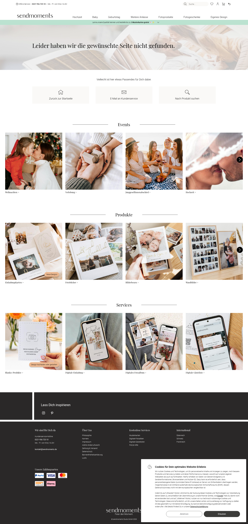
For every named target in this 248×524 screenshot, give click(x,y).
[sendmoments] (35, 15)
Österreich (181, 435)
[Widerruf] (229, 4)
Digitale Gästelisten (137, 442)
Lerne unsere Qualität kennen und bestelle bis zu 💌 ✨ (123, 22)
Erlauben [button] (222, 514)
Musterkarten (134, 435)
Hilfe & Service (24, 4)
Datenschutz (87, 451)
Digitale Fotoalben (136, 438)
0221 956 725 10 (39, 4)
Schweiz (180, 438)
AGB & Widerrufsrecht (91, 445)
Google (220, 495)
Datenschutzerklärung (199, 506)
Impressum (86, 442)
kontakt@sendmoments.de (46, 449)
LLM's (84, 458)
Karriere (85, 438)
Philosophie (86, 435)
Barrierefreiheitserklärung (92, 454)
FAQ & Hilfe (133, 445)
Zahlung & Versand (89, 448)
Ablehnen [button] (184, 514)
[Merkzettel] (212, 4)
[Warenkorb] (223, 4)
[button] (217, 4)
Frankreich (181, 442)
